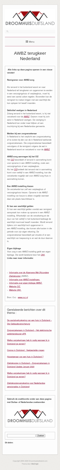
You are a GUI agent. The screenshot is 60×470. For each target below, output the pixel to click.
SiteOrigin (34, 463)
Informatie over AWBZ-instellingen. (24, 279)
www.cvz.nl (23, 297)
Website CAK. (15, 289)
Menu (31, 41)
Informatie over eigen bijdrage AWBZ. (25, 282)
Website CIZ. (15, 286)
